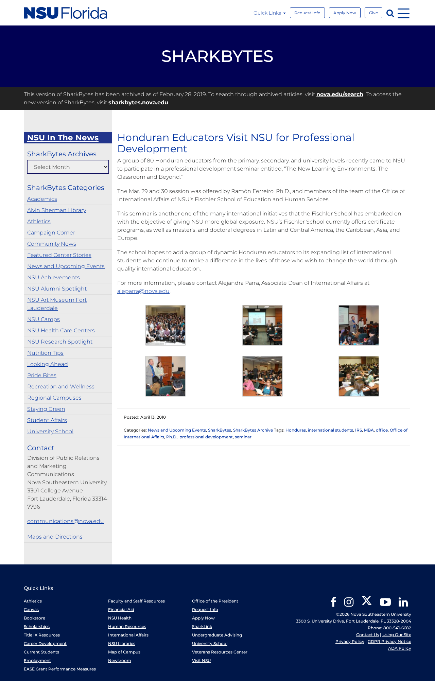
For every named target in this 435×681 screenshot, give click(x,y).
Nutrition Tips (45, 353)
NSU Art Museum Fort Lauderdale (57, 304)
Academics (42, 199)
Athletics (39, 221)
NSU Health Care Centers (61, 330)
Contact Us (367, 634)
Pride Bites (41, 375)
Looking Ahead (47, 364)
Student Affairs (47, 420)
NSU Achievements (53, 277)
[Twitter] (366, 604)
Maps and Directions (55, 537)
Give (373, 12)
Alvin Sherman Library (56, 210)
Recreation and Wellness (60, 386)
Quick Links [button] (268, 13)
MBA (369, 430)
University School (50, 431)
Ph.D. (171, 436)
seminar (243, 436)
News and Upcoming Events (66, 266)
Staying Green (46, 409)
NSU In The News (63, 137)
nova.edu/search (339, 94)
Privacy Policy (349, 641)
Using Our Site (396, 634)
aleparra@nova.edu (143, 291)
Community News (51, 244)
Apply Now (344, 12)
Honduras (295, 430)
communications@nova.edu (65, 521)
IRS (358, 430)
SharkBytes (219, 430)
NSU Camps (43, 319)
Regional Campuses (54, 398)
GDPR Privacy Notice (389, 641)
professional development (206, 436)
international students (330, 430)
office (382, 430)
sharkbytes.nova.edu (138, 102)
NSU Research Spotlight (59, 341)
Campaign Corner (51, 232)
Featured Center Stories (59, 255)
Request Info (307, 12)
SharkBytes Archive (253, 430)
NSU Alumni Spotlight (57, 288)
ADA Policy (399, 648)
